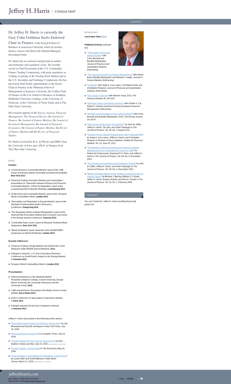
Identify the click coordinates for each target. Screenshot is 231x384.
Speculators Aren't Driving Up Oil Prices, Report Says (36, 323)
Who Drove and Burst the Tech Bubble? (106, 124)
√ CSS (121, 379)
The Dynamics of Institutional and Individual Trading (111, 163)
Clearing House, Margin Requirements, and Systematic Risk (115, 134)
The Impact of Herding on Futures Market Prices (110, 74)
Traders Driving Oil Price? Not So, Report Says (33, 341)
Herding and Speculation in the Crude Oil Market (110, 114)
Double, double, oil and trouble (26, 348)
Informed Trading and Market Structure (105, 103)
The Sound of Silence (98, 95)
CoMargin (92, 85)
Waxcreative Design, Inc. (35, 381)
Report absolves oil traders (24, 334)
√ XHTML (130, 379)
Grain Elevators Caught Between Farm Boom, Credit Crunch (39, 356)
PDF (104, 36)
